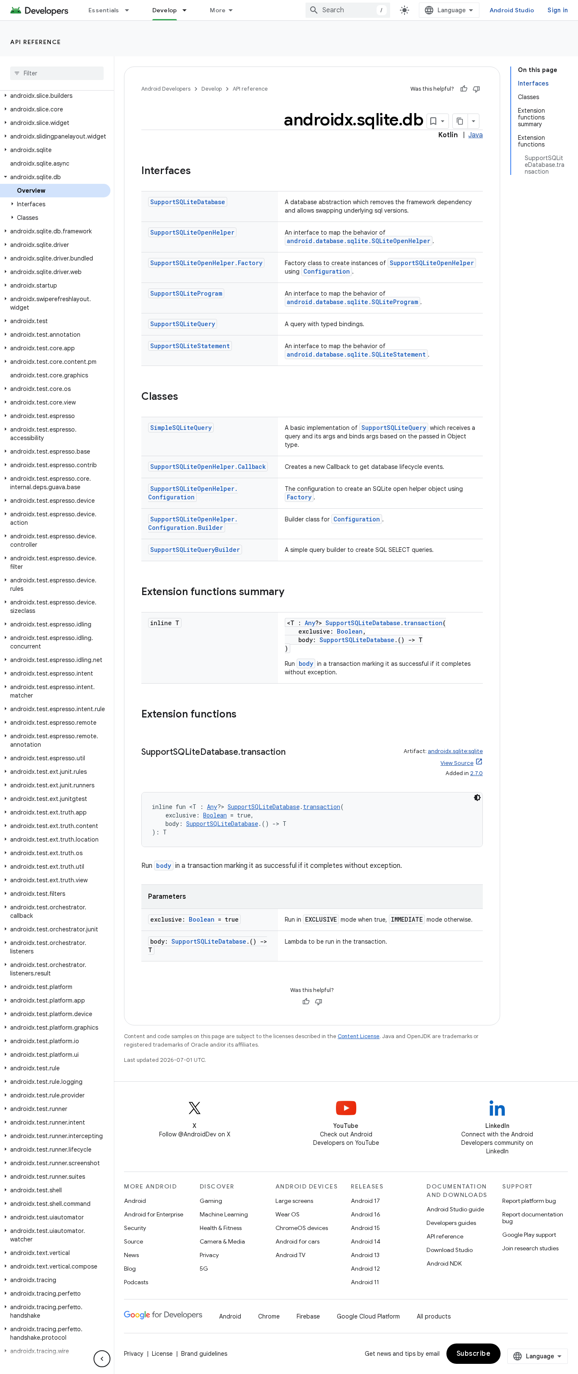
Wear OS (287, 1214)
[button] (55, 95)
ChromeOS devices (301, 1228)
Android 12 (365, 1268)
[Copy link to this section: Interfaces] (199, 171)
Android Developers (165, 88)
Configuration (326, 271)
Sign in (558, 10)
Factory (299, 497)
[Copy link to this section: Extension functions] (245, 715)
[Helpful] (463, 89)
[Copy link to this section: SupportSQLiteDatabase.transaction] (294, 753)
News (131, 1255)
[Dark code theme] (477, 797)
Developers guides (451, 1223)
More (218, 10)
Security (135, 1228)
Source (133, 1241)
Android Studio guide (455, 1209)
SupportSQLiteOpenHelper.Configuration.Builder (193, 523)
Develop (164, 10)
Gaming (211, 1201)
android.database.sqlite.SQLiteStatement (356, 354)
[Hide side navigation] (102, 1358)
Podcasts (136, 1282)
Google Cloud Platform (368, 1316)
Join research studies (530, 1248)
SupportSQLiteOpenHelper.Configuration (193, 493)
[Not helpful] (476, 89)
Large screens (294, 1201)
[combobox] (348, 10)
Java (475, 135)
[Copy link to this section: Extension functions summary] (292, 592)
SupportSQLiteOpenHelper (192, 232)
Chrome (269, 1316)
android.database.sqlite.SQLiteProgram (352, 302)
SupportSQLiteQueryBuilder (195, 550)
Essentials (103, 10)
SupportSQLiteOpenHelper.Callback (208, 467)
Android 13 (365, 1255)
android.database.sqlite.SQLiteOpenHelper (358, 241)
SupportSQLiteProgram (186, 293)
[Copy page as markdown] (460, 121)
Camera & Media (222, 1241)
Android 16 (365, 1214)
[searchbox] (57, 73)
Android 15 (365, 1228)
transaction (423, 623)
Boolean (350, 631)
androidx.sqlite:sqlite (455, 751)
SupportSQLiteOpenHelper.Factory (206, 263)
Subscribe (474, 1353)
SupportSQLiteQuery (182, 324)
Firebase (308, 1316)
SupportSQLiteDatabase (187, 202)
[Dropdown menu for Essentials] (130, 10)
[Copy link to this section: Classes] (186, 397)
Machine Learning (224, 1214)
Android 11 (365, 1282)
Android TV (290, 1255)
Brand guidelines (204, 1353)
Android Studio (512, 10)
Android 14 (365, 1241)
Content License (359, 1036)
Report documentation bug (532, 1218)
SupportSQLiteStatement (190, 346)
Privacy (209, 1255)
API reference (35, 42)
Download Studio (450, 1250)
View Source (456, 763)
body (306, 663)
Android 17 (365, 1201)
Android (135, 1201)
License (162, 1353)
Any (310, 623)
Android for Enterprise (153, 1214)
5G (204, 1268)
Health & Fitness (221, 1228)
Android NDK (444, 1263)
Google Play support (529, 1234)
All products (434, 1316)
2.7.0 (476, 773)
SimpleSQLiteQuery (181, 428)
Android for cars (297, 1241)
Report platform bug (529, 1201)
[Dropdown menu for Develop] (188, 10)
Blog (130, 1268)
